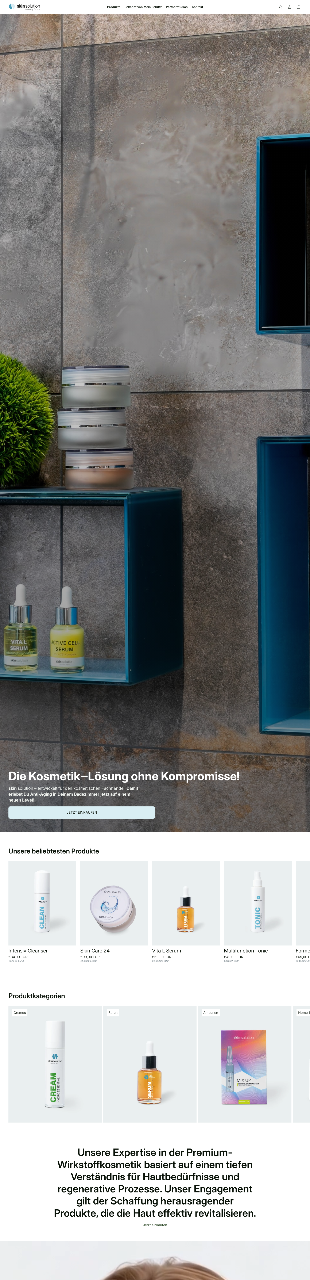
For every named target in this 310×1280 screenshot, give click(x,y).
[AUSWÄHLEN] (69, 939)
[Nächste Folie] (297, 913)
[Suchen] (280, 7)
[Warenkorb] (298, 7)
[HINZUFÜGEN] (213, 939)
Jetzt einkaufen (82, 812)
